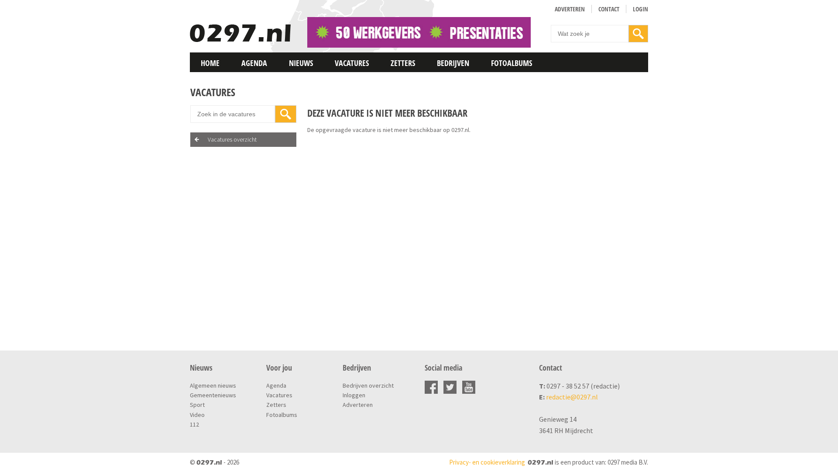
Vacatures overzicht (232, 139)
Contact (608, 9)
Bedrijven (453, 63)
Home (210, 63)
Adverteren (570, 9)
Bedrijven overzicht (368, 385)
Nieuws (301, 63)
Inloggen (354, 395)
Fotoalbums (511, 63)
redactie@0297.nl (572, 396)
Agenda (254, 63)
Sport (197, 405)
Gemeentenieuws (213, 395)
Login (640, 9)
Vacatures (352, 63)
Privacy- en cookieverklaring (487, 462)
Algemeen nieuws (213, 385)
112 (194, 424)
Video (197, 415)
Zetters (403, 63)
